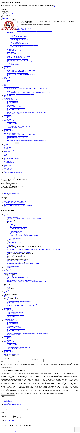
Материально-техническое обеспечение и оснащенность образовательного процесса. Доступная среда (34, 54)
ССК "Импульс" (8, 116)
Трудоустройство (11, 313)
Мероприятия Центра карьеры (15, 312)
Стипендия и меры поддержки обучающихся (19, 56)
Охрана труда (7, 95)
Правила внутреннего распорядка (19, 39)
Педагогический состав (13, 53)
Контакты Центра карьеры (14, 316)
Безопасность (7, 129)
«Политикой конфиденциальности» (63, 6)
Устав (11, 33)
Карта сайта (7, 400)
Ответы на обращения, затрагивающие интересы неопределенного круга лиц (27, 112)
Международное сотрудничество (15, 63)
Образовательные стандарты (14, 50)
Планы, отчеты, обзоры (13, 91)
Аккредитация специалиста (11, 133)
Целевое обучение (8, 130)
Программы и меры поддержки (15, 315)
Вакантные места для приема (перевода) (17, 60)
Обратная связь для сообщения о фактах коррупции (20, 94)
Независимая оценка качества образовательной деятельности (23, 61)
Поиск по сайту (8, 401)
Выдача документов (9, 98)
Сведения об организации (24, 28)
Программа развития (15, 47)
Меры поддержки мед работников (13, 131)
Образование (10, 49)
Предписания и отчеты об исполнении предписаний (24, 45)
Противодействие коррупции (11, 87)
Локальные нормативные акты (18, 38)
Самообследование (15, 42)
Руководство (10, 52)
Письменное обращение (13, 103)
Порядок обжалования (13, 109)
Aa (1, 16)
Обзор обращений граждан (14, 110)
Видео (8, 81)
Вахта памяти (7, 115)
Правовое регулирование (13, 113)
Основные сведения (22, 29)
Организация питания (13, 64)
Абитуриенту (7, 66)
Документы (10, 32)
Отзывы (6, 84)
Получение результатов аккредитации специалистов (21, 74)
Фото (8, 80)
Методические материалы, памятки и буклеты (19, 89)
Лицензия (12, 35)
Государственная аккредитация (18, 36)
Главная (19, 26)
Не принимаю (11, 394)
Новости (6, 85)
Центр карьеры (8, 96)
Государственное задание (16, 46)
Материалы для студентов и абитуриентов (18, 124)
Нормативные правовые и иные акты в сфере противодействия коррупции (27, 88)
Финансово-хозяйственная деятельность (17, 59)
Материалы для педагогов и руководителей (18, 126)
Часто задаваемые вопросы (11, 99)
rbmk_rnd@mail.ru (9, 14)
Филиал (6, 67)
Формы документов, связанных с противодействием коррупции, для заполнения (28, 92)
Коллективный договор (16, 40)
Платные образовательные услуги (19, 43)
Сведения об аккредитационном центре (17, 71)
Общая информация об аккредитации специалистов (21, 70)
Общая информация (12, 310)
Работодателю (10, 317)
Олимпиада (7, 77)
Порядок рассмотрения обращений (16, 108)
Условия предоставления (13, 123)
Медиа (5, 78)
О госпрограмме (11, 122)
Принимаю (3, 9)
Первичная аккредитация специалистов (17, 73)
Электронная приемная (13, 105)
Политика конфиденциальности (12, 404)
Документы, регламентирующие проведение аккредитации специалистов (26, 75)
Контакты (6, 82)
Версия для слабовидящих (11, 403)
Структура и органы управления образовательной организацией (34, 31)
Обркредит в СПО (9, 120)
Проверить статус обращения (14, 106)
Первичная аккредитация (10, 68)
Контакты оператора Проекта (15, 127)
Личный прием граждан (13, 102)
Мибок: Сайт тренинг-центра (15, 431)
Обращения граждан (12, 101)
